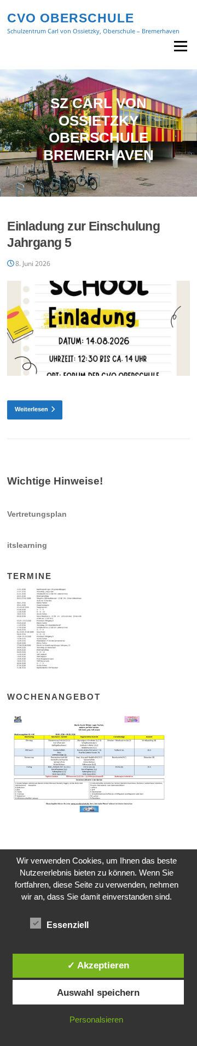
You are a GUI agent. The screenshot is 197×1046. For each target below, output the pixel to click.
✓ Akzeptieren (98, 965)
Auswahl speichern (98, 992)
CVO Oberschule (70, 17)
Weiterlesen (31, 409)
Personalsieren (96, 1019)
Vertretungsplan (37, 514)
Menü (180, 46)
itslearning (27, 545)
